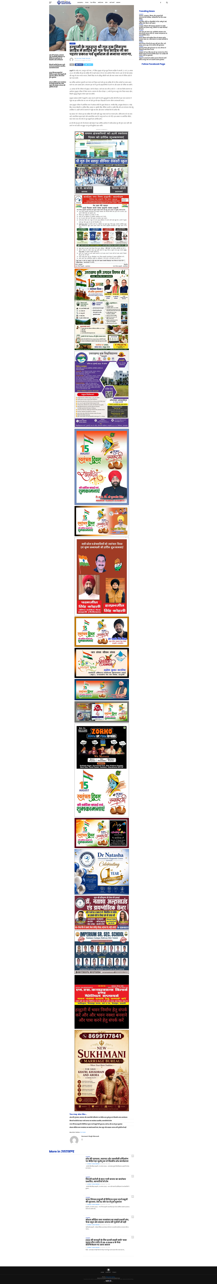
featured (83, 1132)
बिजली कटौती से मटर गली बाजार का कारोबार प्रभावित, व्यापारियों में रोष (57, 66)
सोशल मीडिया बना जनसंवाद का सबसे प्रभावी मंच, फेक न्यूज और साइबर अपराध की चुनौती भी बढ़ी (57, 84)
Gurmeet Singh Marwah (83, 58)
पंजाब (86, 2)
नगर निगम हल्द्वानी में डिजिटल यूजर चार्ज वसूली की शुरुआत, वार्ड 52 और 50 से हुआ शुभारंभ (57, 75)
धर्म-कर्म (112, 2)
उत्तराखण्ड (80, 2)
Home (102, 1272)
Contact (108, 1272)
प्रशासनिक (80, 7)
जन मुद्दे (87, 7)
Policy (114, 1272)
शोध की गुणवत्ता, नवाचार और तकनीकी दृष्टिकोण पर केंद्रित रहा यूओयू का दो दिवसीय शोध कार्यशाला (57, 57)
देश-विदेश (93, 2)
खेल (106, 2)
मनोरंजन (100, 2)
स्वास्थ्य (118, 2)
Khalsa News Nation (110, 1277)
